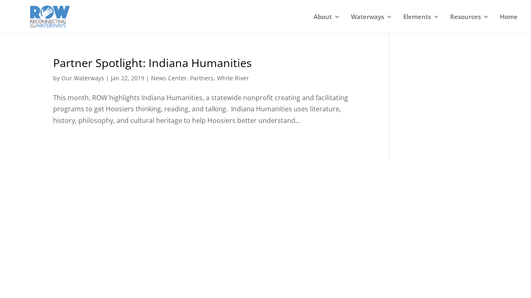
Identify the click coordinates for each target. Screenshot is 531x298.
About (323, 17)
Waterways (367, 17)
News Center (169, 78)
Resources (465, 17)
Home (509, 17)
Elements (417, 17)
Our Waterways (82, 78)
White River (233, 78)
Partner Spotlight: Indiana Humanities (152, 62)
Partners (202, 78)
